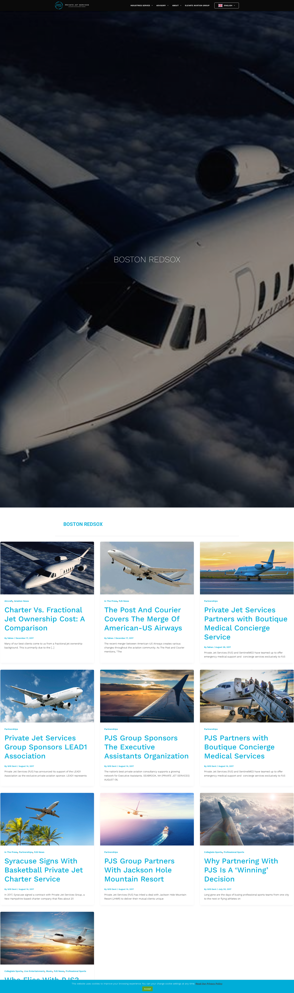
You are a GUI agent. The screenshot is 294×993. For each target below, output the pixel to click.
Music (49, 971)
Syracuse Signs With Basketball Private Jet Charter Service (43, 870)
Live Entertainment (34, 971)
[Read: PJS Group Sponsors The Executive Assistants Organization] (147, 695)
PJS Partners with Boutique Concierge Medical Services (239, 747)
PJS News (124, 601)
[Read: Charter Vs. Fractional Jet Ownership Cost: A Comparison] (47, 567)
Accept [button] (147, 989)
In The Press (110, 601)
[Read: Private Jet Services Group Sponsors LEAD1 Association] (47, 695)
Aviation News (21, 601)
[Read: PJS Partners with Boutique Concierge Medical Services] (247, 695)
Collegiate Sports (213, 852)
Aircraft (8, 601)
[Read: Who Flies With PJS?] (47, 937)
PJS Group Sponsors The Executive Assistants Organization (146, 747)
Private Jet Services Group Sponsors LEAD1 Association (45, 747)
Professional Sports (234, 852)
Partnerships (211, 601)
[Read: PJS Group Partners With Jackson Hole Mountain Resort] (147, 818)
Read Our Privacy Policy (209, 983)
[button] (151, 5)
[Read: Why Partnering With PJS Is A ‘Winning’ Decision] (247, 818)
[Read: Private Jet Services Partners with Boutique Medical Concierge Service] (247, 567)
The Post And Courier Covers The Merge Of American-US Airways (143, 618)
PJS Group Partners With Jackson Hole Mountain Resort (139, 870)
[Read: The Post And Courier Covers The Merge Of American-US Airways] (147, 567)
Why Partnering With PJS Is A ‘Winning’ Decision (241, 870)
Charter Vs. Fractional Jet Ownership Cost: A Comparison (44, 618)
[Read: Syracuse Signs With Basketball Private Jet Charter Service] (47, 818)
